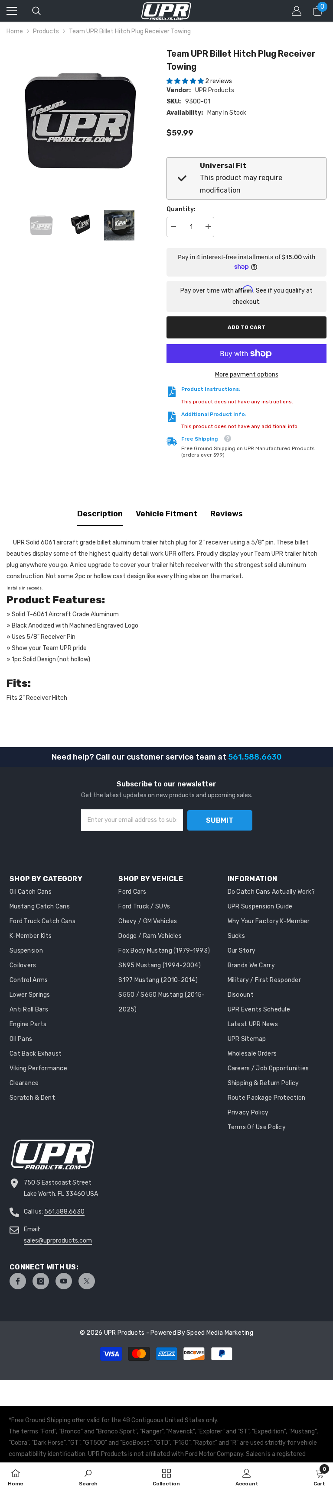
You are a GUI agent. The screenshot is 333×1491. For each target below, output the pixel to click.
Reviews (226, 513)
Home (15, 31)
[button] (185, 81)
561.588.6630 (64, 1211)
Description (100, 513)
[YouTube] (64, 1281)
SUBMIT (219, 820)
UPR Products (214, 90)
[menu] (12, 11)
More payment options (246, 374)
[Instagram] (41, 1281)
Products (46, 31)
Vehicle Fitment (166, 513)
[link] (88, 1476)
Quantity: (181, 209)
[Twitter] (86, 1281)
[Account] (296, 11)
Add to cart (246, 327)
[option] (80, 120)
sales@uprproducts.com (58, 1240)
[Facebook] (18, 1281)
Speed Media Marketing (219, 1332)
